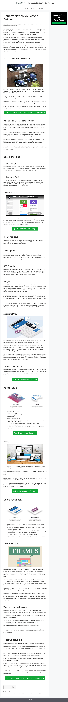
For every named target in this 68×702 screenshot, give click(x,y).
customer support (14, 630)
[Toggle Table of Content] (12, 687)
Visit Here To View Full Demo (24, 379)
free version (9, 466)
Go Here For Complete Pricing (24, 491)
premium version (14, 468)
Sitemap (41, 8)
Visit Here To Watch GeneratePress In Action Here (24, 113)
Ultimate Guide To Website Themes (40, 3)
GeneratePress (8, 691)
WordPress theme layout (20, 663)
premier (29, 473)
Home (26, 8)
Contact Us (33, 8)
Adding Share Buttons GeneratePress (38, 693)
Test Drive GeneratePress (24, 433)
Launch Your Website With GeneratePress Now (24, 678)
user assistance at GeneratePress (15, 579)
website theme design (12, 670)
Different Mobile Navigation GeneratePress (14, 693)
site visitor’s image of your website (31, 670)
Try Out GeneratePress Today (24, 229)
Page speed (10, 413)
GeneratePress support (27, 625)
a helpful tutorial (30, 595)
